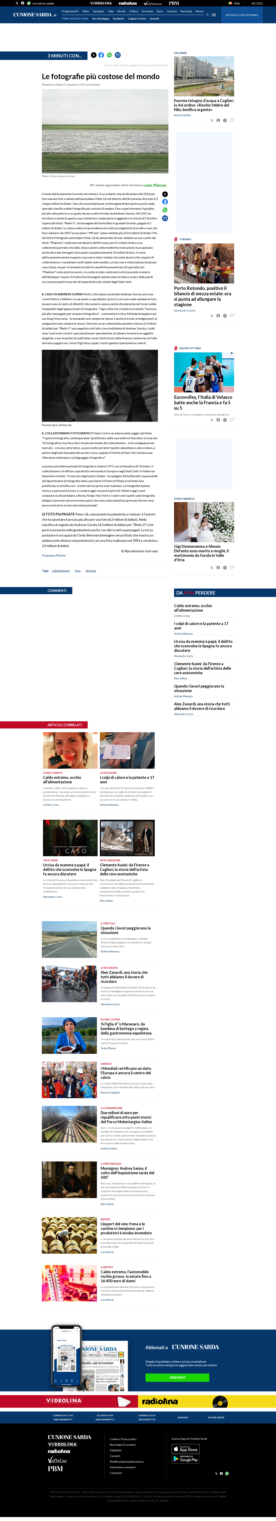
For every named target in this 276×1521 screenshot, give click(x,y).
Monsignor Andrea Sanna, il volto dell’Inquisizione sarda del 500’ (127, 1172)
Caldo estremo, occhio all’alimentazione (193, 607)
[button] (94, 55)
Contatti (115, 1456)
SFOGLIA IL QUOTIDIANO (242, 15)
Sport (160, 11)
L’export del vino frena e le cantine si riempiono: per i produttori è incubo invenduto (126, 1228)
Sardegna (98, 11)
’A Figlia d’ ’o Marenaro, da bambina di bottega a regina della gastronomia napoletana (126, 1028)
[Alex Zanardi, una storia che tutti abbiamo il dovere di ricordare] (69, 984)
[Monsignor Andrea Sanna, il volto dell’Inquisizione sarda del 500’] (69, 1179)
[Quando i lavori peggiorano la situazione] (69, 939)
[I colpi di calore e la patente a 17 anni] (127, 750)
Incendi (154, 18)
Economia (147, 11)
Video (85, 11)
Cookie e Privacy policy (123, 1439)
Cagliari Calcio (137, 18)
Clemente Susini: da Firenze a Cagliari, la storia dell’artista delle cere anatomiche (202, 668)
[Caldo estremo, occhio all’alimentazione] (70, 750)
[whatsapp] (28, 3)
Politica (133, 11)
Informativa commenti (123, 1467)
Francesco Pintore (53, 555)
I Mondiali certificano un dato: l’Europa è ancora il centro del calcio (126, 1073)
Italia (111, 11)
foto (78, 570)
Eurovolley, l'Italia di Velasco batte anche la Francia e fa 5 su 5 (203, 402)
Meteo (200, 11)
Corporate (116, 1472)
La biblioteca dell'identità (146, 1417)
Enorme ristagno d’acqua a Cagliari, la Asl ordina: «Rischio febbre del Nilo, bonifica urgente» (204, 105)
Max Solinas (180, 678)
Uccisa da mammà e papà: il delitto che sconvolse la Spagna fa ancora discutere (203, 646)
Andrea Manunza (183, 633)
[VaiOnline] (152, 3)
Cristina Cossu (182, 615)
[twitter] (17, 3)
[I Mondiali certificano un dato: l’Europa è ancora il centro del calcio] (69, 1080)
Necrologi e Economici (123, 1444)
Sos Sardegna (100, 18)
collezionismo (61, 570)
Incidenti (118, 18)
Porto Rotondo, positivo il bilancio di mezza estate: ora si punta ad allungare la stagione (202, 296)
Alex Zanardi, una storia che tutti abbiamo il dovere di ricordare (202, 706)
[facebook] (22, 3)
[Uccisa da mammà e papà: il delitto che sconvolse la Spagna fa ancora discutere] (70, 838)
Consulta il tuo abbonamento (63, 1417)
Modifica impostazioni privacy (127, 1461)
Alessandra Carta (183, 655)
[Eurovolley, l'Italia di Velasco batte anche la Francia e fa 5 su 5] (204, 372)
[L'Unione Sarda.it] (35, 15)
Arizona (91, 570)
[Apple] (200, 1448)
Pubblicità (115, 1450)
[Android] (200, 1459)
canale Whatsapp (155, 185)
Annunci (172, 11)
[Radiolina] (128, 3)
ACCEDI (257, 3)
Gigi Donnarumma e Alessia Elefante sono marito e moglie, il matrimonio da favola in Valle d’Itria (201, 553)
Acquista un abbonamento (105, 1417)
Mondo (121, 11)
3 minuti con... (65, 55)
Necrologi (186, 11)
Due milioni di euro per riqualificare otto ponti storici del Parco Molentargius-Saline (126, 1117)
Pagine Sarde (216, 1417)
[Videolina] (101, 3)
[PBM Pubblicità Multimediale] (174, 3)
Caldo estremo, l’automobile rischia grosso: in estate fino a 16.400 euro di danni (126, 1276)
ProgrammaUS (70, 11)
